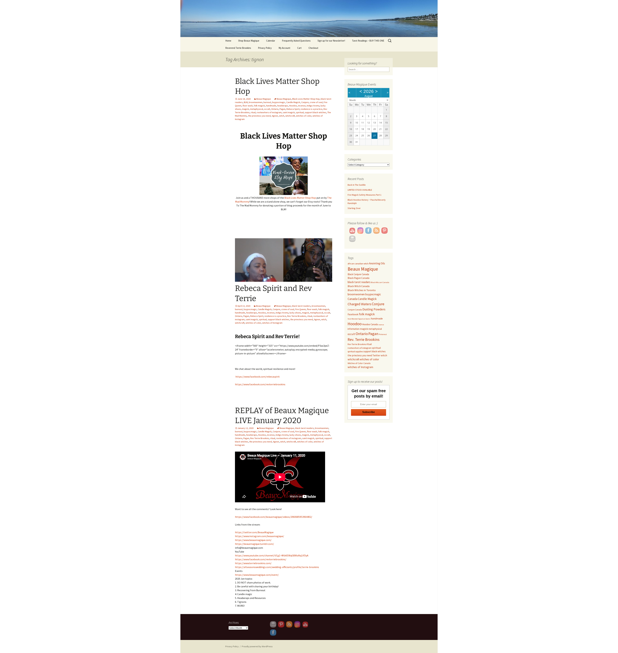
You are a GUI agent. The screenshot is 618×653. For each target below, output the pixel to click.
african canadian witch (358, 263)
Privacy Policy (265, 47)
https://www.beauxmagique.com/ (253, 540)
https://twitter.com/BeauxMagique (254, 532)
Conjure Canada (355, 309)
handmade (271, 105)
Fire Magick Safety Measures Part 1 (364, 194)
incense (302, 105)
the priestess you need (259, 115)
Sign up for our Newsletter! (331, 40)
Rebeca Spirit (293, 109)
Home (228, 40)
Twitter (376, 355)
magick (245, 109)
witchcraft (290, 115)
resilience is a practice (311, 109)
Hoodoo (293, 105)
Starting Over (354, 208)
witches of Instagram (272, 322)
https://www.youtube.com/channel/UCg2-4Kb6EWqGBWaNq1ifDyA (271, 555)
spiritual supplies (355, 351)
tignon (275, 115)
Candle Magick (293, 102)
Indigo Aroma (313, 105)
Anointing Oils (377, 263)
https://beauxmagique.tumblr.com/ (254, 543)
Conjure (305, 102)
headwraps (282, 105)
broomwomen (255, 102)
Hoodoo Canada (370, 324)
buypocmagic (278, 102)
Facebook (353, 314)
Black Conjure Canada (358, 274)
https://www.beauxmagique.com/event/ (257, 574)
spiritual (300, 112)
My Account (284, 47)
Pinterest (383, 334)
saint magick (289, 112)
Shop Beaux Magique (248, 40)
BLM (246, 102)
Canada (352, 299)
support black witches (315, 112)
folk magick (259, 105)
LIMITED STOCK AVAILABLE (360, 189)
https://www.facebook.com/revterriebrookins (260, 384)
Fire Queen (300, 309)
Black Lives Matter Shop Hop (306, 98)
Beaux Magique (263, 98)
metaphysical (256, 109)
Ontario (274, 109)
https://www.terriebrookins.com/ (253, 563)
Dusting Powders (373, 309)
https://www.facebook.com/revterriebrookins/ (260, 559)
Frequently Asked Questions (296, 40)
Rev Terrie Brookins (296, 316)
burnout (267, 102)
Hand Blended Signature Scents (359, 319)
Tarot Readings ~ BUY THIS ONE (368, 40)
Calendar (270, 40)
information (353, 328)
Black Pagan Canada (358, 277)
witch (281, 115)
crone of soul (316, 102)
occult (267, 109)
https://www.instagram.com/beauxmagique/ (259, 536)
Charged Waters (359, 304)
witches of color (303, 115)
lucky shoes (295, 312)
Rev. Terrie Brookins (363, 339)
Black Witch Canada (359, 286)
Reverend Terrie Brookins (238, 47)
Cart (299, 47)
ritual (253, 112)
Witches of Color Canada (359, 363)
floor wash (248, 105)
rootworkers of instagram (269, 112)
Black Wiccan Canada (380, 282)
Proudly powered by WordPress (257, 646)
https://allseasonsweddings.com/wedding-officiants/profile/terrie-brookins (277, 567)
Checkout (313, 47)
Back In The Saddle (357, 184)
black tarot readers (301, 305)
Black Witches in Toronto (362, 290)
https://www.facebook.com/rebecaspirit (257, 376)
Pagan (282, 109)
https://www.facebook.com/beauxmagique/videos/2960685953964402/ (273, 516)
